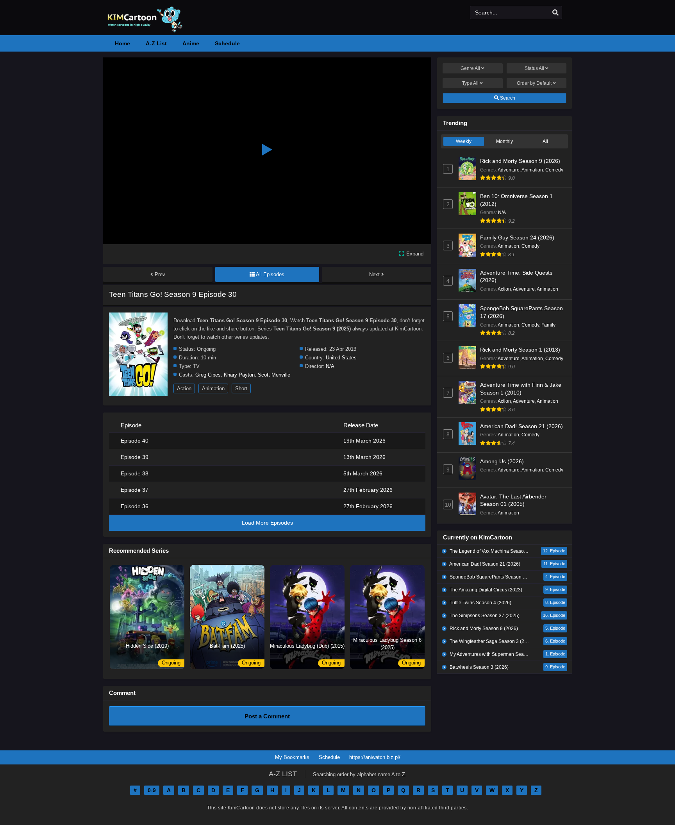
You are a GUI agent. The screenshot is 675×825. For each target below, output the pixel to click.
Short (241, 388)
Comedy (554, 170)
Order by (534, 83)
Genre (470, 68)
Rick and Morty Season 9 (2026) (520, 161)
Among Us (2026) (502, 461)
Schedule (329, 757)
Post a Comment (267, 716)
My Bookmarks (292, 757)
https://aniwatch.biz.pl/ (374, 757)
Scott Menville (274, 375)
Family (548, 325)
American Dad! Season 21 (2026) (521, 426)
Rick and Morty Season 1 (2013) (520, 349)
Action (184, 388)
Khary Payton (239, 375)
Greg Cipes (208, 375)
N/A (330, 366)
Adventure (509, 170)
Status (534, 68)
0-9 (152, 790)
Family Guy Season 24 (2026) (517, 237)
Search (507, 98)
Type (470, 83)
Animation (213, 388)
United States (341, 358)
